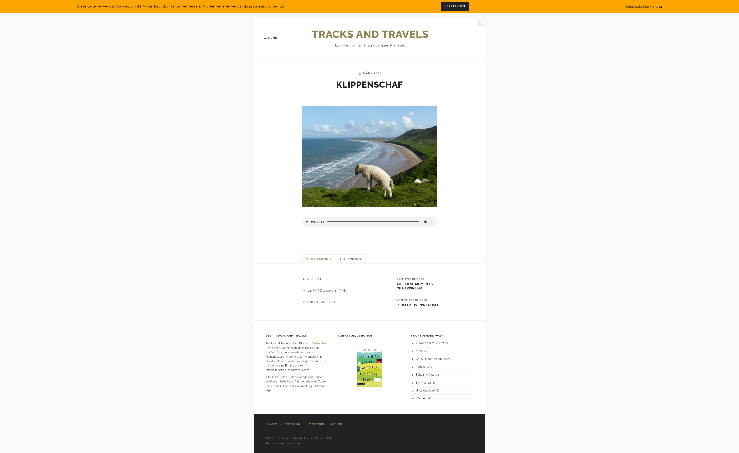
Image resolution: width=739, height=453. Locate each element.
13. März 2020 (369, 73)
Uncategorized (321, 302)
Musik (419, 350)
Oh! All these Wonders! (431, 358)
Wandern (421, 398)
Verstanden (455, 6)
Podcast (421, 366)
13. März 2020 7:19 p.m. (326, 290)
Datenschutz (315, 424)
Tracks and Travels (370, 34)
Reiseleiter (317, 279)
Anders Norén (290, 443)
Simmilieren (423, 382)
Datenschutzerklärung (643, 6)
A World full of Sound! (430, 343)
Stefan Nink (319, 343)
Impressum (292, 424)
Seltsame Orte (425, 374)
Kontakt (336, 424)
